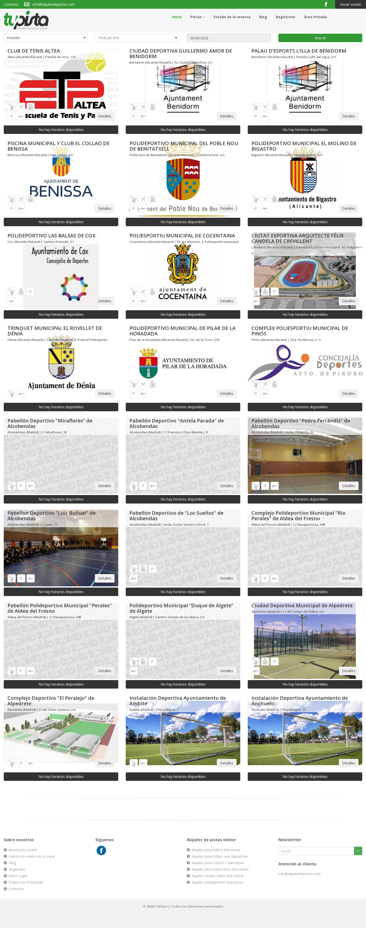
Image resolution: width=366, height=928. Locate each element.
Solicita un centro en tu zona (32, 856)
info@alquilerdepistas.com (53, 4)
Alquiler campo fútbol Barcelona (218, 875)
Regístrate (285, 16)
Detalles (104, 116)
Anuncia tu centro (23, 849)
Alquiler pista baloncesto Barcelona (220, 869)
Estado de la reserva (232, 16)
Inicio (177, 16)
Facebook (328, 4)
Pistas (196, 16)
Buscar (320, 37)
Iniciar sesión (350, 4)
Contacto (11, 4)
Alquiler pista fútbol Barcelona (216, 849)
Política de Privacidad (26, 882)
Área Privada (315, 16)
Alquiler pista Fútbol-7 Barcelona (218, 862)
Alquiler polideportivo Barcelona (217, 882)
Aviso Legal (18, 875)
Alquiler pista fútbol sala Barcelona (219, 856)
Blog (263, 16)
